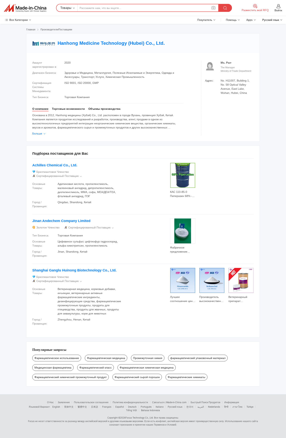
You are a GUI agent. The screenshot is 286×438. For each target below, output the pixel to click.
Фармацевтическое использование (56, 358)
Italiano (160, 406)
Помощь (231, 19)
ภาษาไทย (237, 406)
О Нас (50, 402)
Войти (278, 10)
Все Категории (18, 19)
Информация (231, 402)
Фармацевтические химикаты (186, 377)
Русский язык (175, 406)
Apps (249, 19)
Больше (39, 133)
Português (146, 406)
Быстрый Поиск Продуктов (205, 402)
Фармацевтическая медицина (106, 358)
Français (106, 406)
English (56, 406)
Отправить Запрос (183, 193)
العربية (200, 406)
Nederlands (214, 406)
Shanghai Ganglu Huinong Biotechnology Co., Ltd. (74, 270)
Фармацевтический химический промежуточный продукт (70, 377)
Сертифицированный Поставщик (59, 176)
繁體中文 (82, 406)
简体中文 (69, 406)
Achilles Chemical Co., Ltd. (54, 165)
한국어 (189, 406)
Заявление (64, 402)
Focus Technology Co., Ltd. (139, 417)
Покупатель (204, 19)
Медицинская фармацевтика (52, 367)
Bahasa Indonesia (150, 410)
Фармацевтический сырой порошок (137, 377)
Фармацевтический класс (95, 367)
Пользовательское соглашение (91, 402)
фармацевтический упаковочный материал (197, 358)
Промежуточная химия (147, 358)
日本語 (94, 406)
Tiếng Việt (131, 410)
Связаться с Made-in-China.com (169, 402)
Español (119, 406)
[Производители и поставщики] (25, 8)
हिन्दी (226, 406)
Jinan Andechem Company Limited (61, 221)
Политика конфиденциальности (130, 402)
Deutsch (132, 406)
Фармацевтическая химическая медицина (147, 367)
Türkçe (250, 406)
